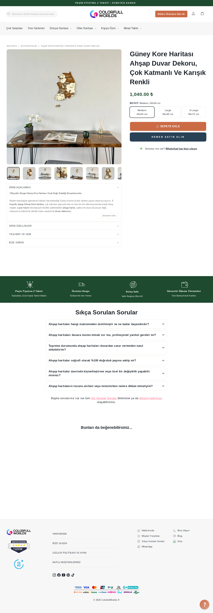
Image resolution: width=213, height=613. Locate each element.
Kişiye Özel (108, 28)
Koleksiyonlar (29, 46)
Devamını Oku (109, 215)
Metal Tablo (131, 28)
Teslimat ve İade (20, 234)
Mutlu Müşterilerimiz (67, 562)
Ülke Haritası (85, 28)
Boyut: (145, 103)
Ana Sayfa (12, 46)
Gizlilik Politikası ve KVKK (70, 553)
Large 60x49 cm (168, 112)
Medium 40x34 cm (142, 112)
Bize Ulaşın (60, 543)
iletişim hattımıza (150, 398)
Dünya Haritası (59, 28)
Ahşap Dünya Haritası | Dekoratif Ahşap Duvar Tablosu (70, 46)
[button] (204, 604)
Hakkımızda (60, 534)
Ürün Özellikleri (20, 226)
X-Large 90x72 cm (193, 112)
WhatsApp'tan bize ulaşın (181, 148)
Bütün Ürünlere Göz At (171, 14)
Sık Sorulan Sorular (104, 398)
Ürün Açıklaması (20, 187)
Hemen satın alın (168, 137)
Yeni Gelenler (36, 28)
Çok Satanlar (14, 28)
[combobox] (31, 14)
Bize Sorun (16, 242)
